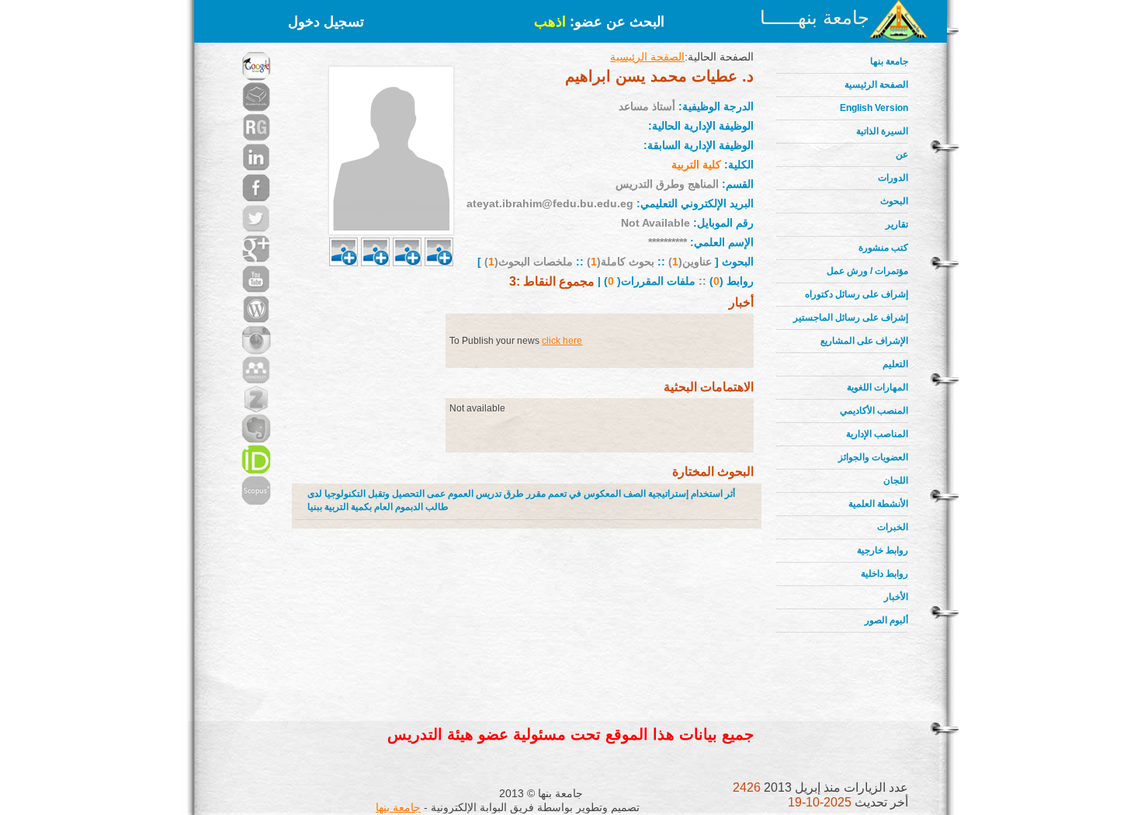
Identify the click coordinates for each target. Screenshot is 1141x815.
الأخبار (896, 596)
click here (562, 340)
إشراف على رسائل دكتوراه (856, 294)
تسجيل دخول (326, 21)
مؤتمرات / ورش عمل (867, 270)
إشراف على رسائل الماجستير (850, 317)
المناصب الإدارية (877, 433)
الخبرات (892, 527)
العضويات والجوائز (873, 457)
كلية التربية (696, 164)
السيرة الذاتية (882, 131)
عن (902, 154)
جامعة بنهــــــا (814, 17)
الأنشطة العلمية (878, 503)
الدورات (893, 177)
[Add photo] (343, 233)
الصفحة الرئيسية (876, 84)
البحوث (894, 201)
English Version (874, 107)
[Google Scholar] (256, 46)
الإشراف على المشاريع (864, 340)
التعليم (895, 364)
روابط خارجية (882, 550)
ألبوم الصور (886, 620)
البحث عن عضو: (599, 21)
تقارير (897, 224)
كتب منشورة (883, 247)
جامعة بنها (889, 61)
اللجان (895, 480)
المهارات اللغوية (877, 387)
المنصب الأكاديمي (874, 410)
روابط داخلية (884, 573)
